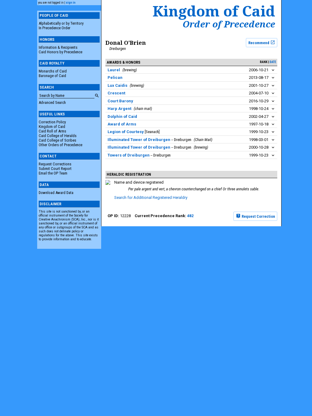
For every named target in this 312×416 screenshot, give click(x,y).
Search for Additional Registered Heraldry (150, 197)
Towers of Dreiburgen (129, 155)
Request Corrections (55, 164)
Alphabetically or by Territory (61, 23)
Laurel (114, 70)
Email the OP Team (53, 173)
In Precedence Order (54, 28)
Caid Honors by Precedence (60, 52)
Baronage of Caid (52, 75)
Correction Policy (52, 122)
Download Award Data (56, 192)
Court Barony (120, 101)
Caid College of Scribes (57, 140)
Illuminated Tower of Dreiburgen (139, 139)
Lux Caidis (117, 85)
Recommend (259, 42)
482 (190, 215)
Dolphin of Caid (122, 116)
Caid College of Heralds (57, 135)
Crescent (116, 93)
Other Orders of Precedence (60, 145)
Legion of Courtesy (126, 131)
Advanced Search (52, 102)
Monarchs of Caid (53, 71)
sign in (71, 2)
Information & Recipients (58, 47)
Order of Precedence (229, 24)
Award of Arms (122, 124)
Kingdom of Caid (52, 126)
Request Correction (258, 216)
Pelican (115, 77)
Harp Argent (119, 108)
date (273, 62)
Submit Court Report (55, 168)
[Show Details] (273, 70)
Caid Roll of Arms (52, 131)
